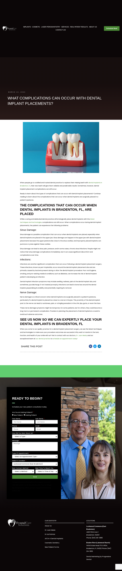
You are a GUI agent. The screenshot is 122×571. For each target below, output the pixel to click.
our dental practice (43, 339)
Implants (27, 27)
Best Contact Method (20, 468)
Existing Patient (31, 415)
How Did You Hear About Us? (23, 433)
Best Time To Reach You (44, 468)
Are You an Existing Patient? (22, 412)
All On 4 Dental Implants (54, 538)
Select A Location (18, 461)
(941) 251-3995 (97, 538)
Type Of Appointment (20, 453)
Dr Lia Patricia (50, 534)
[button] (90, 346)
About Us (93, 27)
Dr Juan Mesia (50, 530)
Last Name (39, 419)
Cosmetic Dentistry (52, 543)
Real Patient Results (79, 27)
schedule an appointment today (65, 339)
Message (15, 441)
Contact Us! (61, 30)
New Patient (18, 415)
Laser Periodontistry (50, 27)
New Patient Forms (52, 547)
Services (65, 27)
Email (37, 426)
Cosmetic (36, 27)
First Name (16, 419)
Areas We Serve (25, 532)
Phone (14, 426)
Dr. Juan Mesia (81, 335)
